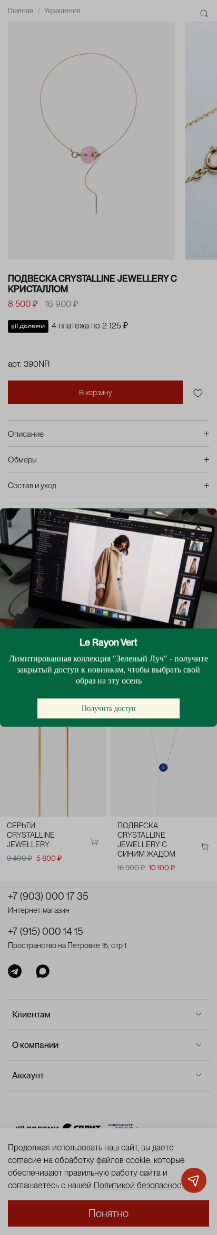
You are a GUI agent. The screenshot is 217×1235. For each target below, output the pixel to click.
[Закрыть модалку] (198, 527)
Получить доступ (109, 708)
